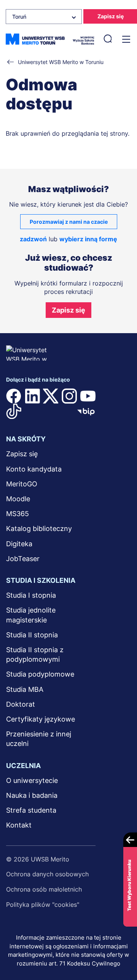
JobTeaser (23, 559)
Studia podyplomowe (40, 674)
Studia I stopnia (31, 595)
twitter (50, 396)
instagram (69, 396)
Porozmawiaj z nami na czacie (69, 221)
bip (86, 411)
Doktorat (20, 704)
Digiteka (19, 544)
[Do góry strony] (121, 952)
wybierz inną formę (88, 239)
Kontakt (19, 825)
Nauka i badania (31, 795)
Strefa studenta (31, 810)
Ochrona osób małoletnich (44, 889)
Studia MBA (24, 689)
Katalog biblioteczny (39, 528)
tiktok (13, 411)
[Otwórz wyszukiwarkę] (107, 39)
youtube (88, 396)
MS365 (17, 514)
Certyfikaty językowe (40, 719)
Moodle (18, 499)
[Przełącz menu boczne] (125, 39)
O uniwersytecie (32, 780)
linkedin (32, 396)
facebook (13, 396)
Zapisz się (68, 310)
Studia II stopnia (32, 635)
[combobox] (44, 16)
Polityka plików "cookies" (42, 904)
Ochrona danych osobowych (47, 874)
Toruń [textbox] (19, 16)
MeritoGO (21, 484)
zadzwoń (33, 239)
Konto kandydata (34, 469)
